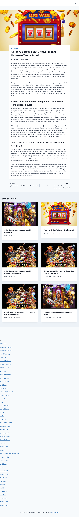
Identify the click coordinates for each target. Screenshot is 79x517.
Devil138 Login (4, 395)
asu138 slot (3, 477)
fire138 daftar (4, 460)
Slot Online (14, 48)
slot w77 (2, 412)
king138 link (3, 344)
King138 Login (4, 405)
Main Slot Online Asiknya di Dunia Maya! (59, 230)
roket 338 (3, 357)
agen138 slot (4, 447)
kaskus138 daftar (5, 361)
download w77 (4, 433)
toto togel (3, 481)
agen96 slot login (5, 354)
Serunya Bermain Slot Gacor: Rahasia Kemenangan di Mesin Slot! (58, 186)
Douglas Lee (16, 59)
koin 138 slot (4, 471)
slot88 (2, 488)
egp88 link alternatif (6, 347)
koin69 (2, 467)
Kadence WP (55, 512)
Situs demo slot (5, 436)
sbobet (2, 416)
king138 (2, 484)
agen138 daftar (4, 474)
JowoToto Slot (4, 378)
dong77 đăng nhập (6, 422)
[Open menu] (75, 3)
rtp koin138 (3, 491)
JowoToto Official (5, 374)
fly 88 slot (3, 419)
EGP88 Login (4, 388)
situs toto (3, 495)
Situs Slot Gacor (5, 440)
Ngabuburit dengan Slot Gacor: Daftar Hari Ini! (23, 185)
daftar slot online (5, 426)
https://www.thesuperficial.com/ (10, 453)
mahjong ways (4, 368)
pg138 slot (3, 443)
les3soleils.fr (4, 429)
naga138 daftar (4, 457)
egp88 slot (3, 385)
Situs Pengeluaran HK (7, 392)
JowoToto (3, 371)
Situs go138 (3, 498)
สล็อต (1, 402)
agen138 (2, 450)
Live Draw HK (4, 398)
